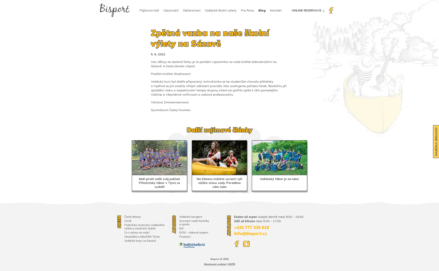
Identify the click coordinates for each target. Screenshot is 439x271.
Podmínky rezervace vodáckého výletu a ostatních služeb (144, 226)
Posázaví (185, 236)
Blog (262, 10)
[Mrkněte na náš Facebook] (331, 10)
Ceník (128, 220)
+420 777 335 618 (251, 227)
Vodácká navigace (190, 216)
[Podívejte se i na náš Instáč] (246, 243)
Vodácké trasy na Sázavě (140, 240)
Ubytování (171, 10)
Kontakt (276, 10)
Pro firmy (247, 10)
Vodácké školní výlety (221, 10)
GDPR (231, 264)
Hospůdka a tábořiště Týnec (142, 236)
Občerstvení (191, 10)
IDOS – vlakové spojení (193, 232)
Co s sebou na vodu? (137, 232)
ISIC (181, 228)
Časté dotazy (132, 216)
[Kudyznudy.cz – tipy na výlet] (192, 245)
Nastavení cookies (215, 264)
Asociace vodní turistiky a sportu (194, 222)
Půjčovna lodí (149, 10)
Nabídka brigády (436, 141)
